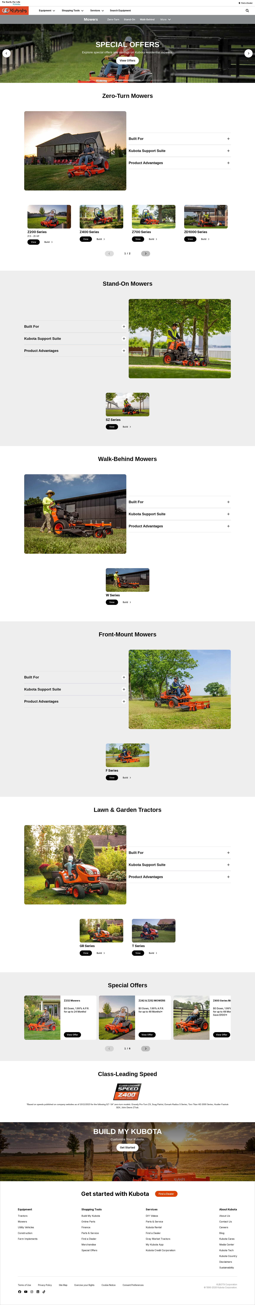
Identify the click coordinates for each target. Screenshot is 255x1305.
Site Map (63, 1285)
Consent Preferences (133, 1285)
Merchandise (88, 1244)
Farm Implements (27, 1238)
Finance (85, 1227)
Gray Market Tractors (158, 1238)
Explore (127, 60)
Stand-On (129, 19)
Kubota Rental (154, 1227)
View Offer (72, 1034)
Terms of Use (24, 1285)
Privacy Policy (45, 1285)
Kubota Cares (226, 1238)
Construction (25, 1233)
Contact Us (225, 1221)
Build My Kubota (90, 1215)
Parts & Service (90, 1233)
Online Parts (88, 1221)
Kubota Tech (226, 1250)
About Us (224, 1215)
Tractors (22, 1215)
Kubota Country (228, 1256)
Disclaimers (225, 1261)
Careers (223, 1227)
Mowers (22, 1221)
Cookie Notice (109, 1285)
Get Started (127, 1147)
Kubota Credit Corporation (160, 1250)
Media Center (226, 1244)
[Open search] (247, 11)
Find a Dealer (88, 1238)
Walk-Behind (147, 19)
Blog (221, 1233)
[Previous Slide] (6, 53)
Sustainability (226, 1267)
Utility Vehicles (26, 1227)
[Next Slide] (248, 53)
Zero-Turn (113, 19)
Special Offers (89, 1250)
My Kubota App (155, 1244)
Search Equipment (120, 10)
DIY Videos (152, 1215)
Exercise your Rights (84, 1285)
